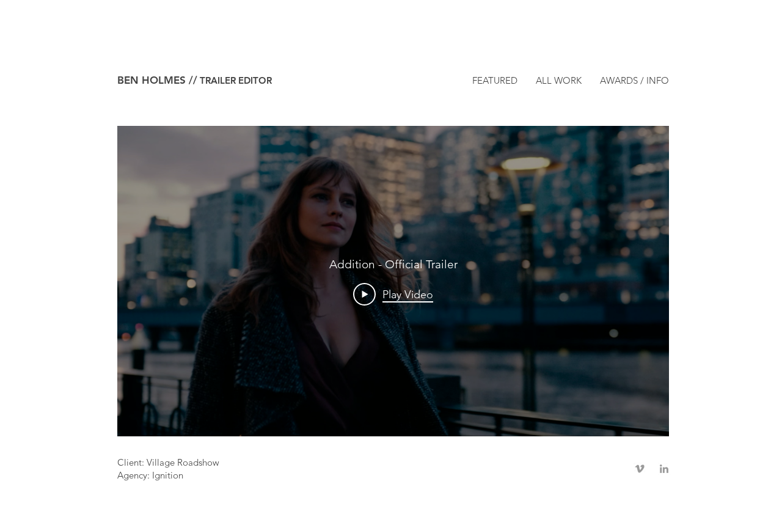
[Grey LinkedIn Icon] (664, 469)
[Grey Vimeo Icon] (640, 469)
